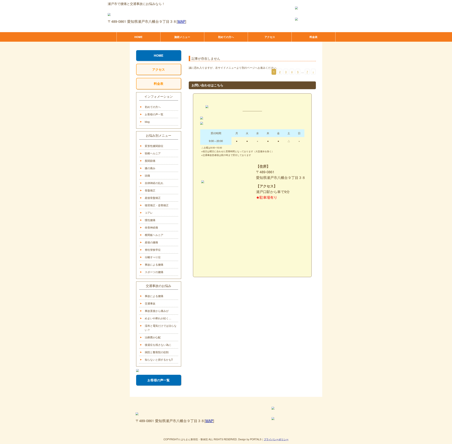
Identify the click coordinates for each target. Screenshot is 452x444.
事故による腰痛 (154, 264)
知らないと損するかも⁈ (159, 359)
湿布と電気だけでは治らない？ (161, 328)
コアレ (149, 212)
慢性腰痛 (150, 220)
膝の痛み (150, 168)
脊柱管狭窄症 (153, 249)
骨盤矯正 (150, 190)
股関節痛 (150, 160)
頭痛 (147, 175)
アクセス (269, 37)
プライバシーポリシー (276, 439)
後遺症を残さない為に (158, 345)
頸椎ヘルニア (153, 153)
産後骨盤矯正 (153, 198)
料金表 (313, 37)
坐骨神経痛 (151, 227)
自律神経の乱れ (154, 183)
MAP (181, 21)
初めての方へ (226, 37)
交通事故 (150, 303)
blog (147, 121)
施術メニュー (182, 37)
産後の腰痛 (151, 242)
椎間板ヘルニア (154, 235)
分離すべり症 (153, 257)
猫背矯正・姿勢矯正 (157, 205)
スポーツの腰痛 (154, 272)
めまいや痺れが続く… (158, 318)
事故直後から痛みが (157, 311)
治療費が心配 (153, 337)
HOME (138, 37)
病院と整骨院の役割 (157, 352)
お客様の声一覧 (154, 114)
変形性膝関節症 (154, 146)
